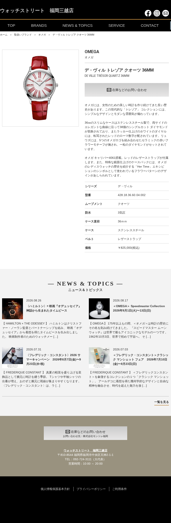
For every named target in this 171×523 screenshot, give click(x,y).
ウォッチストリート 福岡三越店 (37, 10)
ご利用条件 (119, 489)
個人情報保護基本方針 (55, 489)
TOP (11, 25)
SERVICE (116, 25)
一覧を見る (161, 402)
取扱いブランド (23, 34)
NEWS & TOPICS (77, 25)
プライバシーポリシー (91, 489)
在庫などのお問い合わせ (129, 90)
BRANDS (39, 25)
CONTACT (150, 25)
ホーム (4, 34)
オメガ (42, 34)
